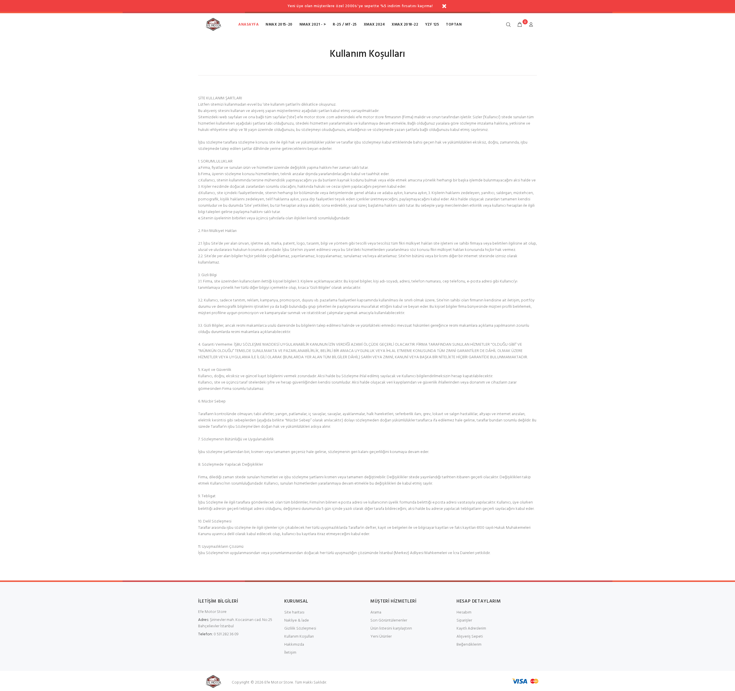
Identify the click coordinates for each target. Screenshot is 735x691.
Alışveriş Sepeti (470, 636)
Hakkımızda (294, 644)
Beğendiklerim (469, 644)
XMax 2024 (374, 25)
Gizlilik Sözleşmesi (300, 628)
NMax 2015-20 (279, 25)
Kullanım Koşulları (299, 636)
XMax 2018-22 (405, 25)
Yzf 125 (432, 25)
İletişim (290, 652)
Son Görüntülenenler (388, 620)
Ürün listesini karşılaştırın (391, 628)
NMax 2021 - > (312, 25)
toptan (454, 25)
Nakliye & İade (296, 620)
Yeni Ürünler (381, 636)
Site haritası (294, 612)
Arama (375, 612)
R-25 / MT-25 (345, 25)
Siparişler (464, 620)
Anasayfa (248, 25)
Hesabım (464, 612)
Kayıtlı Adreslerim (471, 628)
